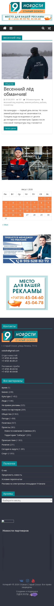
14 (34, 206)
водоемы (20, 102)
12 (20, 206)
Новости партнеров (11, 409)
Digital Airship (22, 594)
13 (27, 206)
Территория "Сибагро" (15, 435)
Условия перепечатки (12, 479)
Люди (4, 400)
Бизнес (5, 392)
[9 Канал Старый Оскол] (5, 28)
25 (13, 215)
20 (27, 210)
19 (20, 210)
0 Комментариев (33, 99)
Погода (5, 418)
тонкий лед (8, 105)
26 (20, 215)
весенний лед (9, 102)
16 (48, 206)
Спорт (4, 453)
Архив (4, 387)
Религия (5, 444)
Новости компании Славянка (18, 431)
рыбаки (43, 102)
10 (6, 206)
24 (6, 215)
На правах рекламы (11, 405)
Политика (6, 423)
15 (41, 206)
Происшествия (9, 440)
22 (41, 210)
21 (34, 210)
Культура (6, 396)
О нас (4, 470)
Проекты (6, 427)
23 (48, 210)
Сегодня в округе (10, 449)
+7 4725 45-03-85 (10, 358)
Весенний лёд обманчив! (19, 91)
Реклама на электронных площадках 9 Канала (23, 483)
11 (13, 206)
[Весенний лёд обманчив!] (27, 44)
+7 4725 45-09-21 (10, 361)
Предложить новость (12, 475)
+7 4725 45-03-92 (10, 369)
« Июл (5, 224)
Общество (9, 84)
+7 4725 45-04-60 (10, 371)
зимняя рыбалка (32, 102)
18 (13, 210)
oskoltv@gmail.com (10, 350)
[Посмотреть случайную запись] (49, 28)
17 (6, 210)
